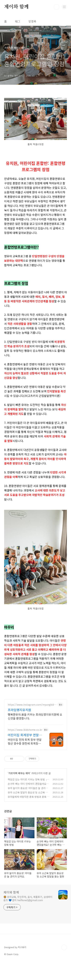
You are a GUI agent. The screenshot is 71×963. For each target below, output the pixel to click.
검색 (56, 7)
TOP (64, 947)
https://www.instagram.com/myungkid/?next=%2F (32, 704)
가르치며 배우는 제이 (19, 773)
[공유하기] (16, 758)
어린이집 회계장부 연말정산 (25, 735)
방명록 (32, 21)
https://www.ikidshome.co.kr (25, 729)
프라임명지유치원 (19, 710)
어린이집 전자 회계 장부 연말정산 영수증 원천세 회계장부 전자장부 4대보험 (25, 741)
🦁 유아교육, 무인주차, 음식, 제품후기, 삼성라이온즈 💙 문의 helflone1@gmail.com (27, 898)
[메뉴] (64, 6)
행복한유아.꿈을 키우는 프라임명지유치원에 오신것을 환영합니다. (35, 716)
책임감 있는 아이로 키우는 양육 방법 (26, 779)
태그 (17, 21)
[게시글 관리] (20, 758)
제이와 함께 (16, 7)
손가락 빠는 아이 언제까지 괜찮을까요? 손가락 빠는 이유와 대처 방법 (28, 785)
